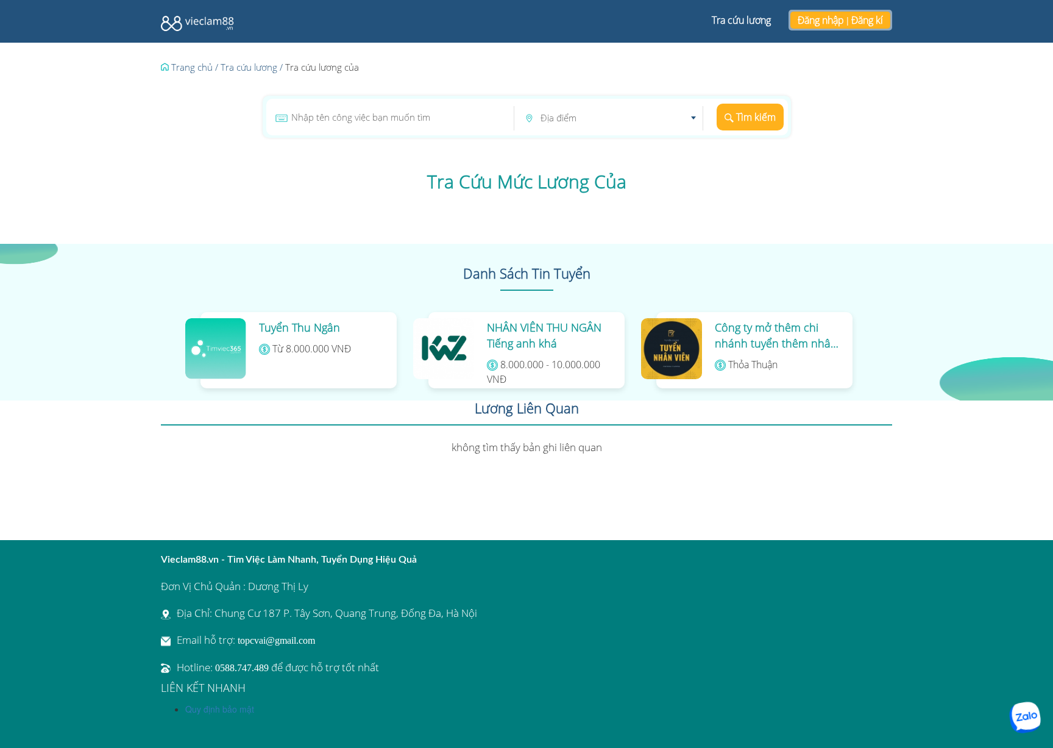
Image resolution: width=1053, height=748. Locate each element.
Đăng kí (867, 20)
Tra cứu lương (741, 20)
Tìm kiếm (755, 117)
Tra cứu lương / (252, 67)
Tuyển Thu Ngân (299, 327)
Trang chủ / (193, 67)
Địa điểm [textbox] (558, 118)
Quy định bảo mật (219, 709)
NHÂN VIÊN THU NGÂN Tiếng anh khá (544, 335)
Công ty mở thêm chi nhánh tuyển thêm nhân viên (776, 335)
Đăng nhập (821, 20)
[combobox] (618, 118)
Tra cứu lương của (322, 67)
